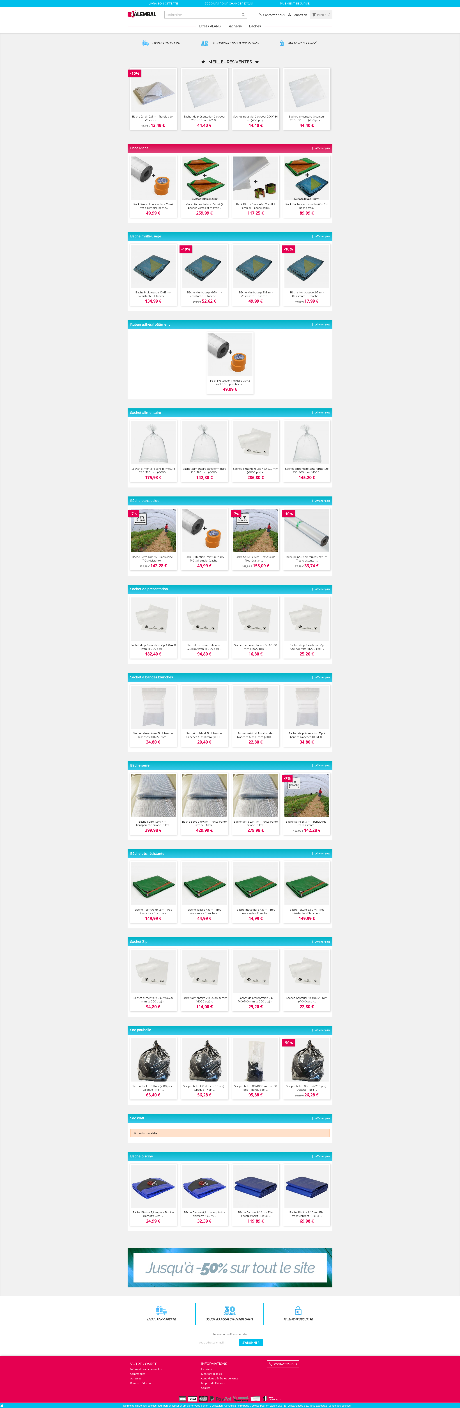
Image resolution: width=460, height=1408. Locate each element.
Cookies (255, 1405)
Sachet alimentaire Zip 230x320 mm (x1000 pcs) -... (153, 999)
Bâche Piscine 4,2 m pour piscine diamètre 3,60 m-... (204, 1214)
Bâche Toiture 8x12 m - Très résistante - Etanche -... (306, 911)
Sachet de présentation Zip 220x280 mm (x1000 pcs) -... (204, 647)
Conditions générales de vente (219, 1378)
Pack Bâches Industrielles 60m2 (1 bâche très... (306, 206)
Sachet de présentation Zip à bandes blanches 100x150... (307, 735)
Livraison (206, 1369)
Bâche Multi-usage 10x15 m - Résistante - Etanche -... (153, 294)
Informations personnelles (146, 1369)
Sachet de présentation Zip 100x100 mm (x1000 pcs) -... (306, 647)
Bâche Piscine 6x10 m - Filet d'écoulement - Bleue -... (307, 1214)
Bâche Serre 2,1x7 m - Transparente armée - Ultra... (256, 823)
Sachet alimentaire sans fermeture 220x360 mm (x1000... (204, 470)
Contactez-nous (274, 15)
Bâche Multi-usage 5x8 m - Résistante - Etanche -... (256, 294)
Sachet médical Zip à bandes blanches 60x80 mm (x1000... (255, 735)
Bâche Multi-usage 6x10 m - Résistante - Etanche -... (204, 294)
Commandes (137, 1373)
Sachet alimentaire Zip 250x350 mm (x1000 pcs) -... (204, 999)
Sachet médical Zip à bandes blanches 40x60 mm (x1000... (204, 735)
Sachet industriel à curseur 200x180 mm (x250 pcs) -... (255, 118)
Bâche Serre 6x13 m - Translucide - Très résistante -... (153, 558)
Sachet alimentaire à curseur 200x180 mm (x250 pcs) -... (307, 118)
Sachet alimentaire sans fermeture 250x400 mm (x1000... (307, 470)
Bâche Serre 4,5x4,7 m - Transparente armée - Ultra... (153, 823)
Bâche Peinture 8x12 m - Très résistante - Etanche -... (153, 911)
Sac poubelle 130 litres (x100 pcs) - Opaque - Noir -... (204, 1088)
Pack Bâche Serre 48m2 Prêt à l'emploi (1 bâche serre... (255, 206)
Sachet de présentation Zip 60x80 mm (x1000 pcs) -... (255, 647)
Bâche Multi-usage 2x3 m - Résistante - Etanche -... (307, 294)
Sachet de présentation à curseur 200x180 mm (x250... (204, 118)
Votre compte (143, 1364)
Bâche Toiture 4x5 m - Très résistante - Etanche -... (204, 911)
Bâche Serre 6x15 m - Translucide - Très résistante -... (255, 558)
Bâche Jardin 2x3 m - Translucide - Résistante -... (153, 118)
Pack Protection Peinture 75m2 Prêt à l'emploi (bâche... (153, 206)
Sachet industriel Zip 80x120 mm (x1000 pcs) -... (307, 999)
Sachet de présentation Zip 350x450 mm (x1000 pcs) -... (153, 647)
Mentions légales (211, 1373)
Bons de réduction (141, 1383)
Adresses (135, 1378)
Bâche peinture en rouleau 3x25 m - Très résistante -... (307, 558)
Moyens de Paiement (213, 1383)
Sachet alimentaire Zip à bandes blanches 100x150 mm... (153, 735)
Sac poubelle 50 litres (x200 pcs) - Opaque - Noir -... (307, 1088)
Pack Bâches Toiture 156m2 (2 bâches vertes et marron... (204, 206)
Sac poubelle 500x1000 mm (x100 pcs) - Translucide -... (255, 1088)
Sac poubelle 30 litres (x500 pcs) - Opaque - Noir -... (153, 1088)
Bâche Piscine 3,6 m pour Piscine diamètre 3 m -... (153, 1214)
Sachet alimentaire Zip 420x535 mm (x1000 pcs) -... (255, 470)
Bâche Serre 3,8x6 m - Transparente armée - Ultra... (204, 823)
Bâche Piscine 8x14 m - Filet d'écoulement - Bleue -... (255, 1214)
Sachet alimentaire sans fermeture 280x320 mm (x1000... (153, 470)
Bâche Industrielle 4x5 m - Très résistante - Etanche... (255, 911)
